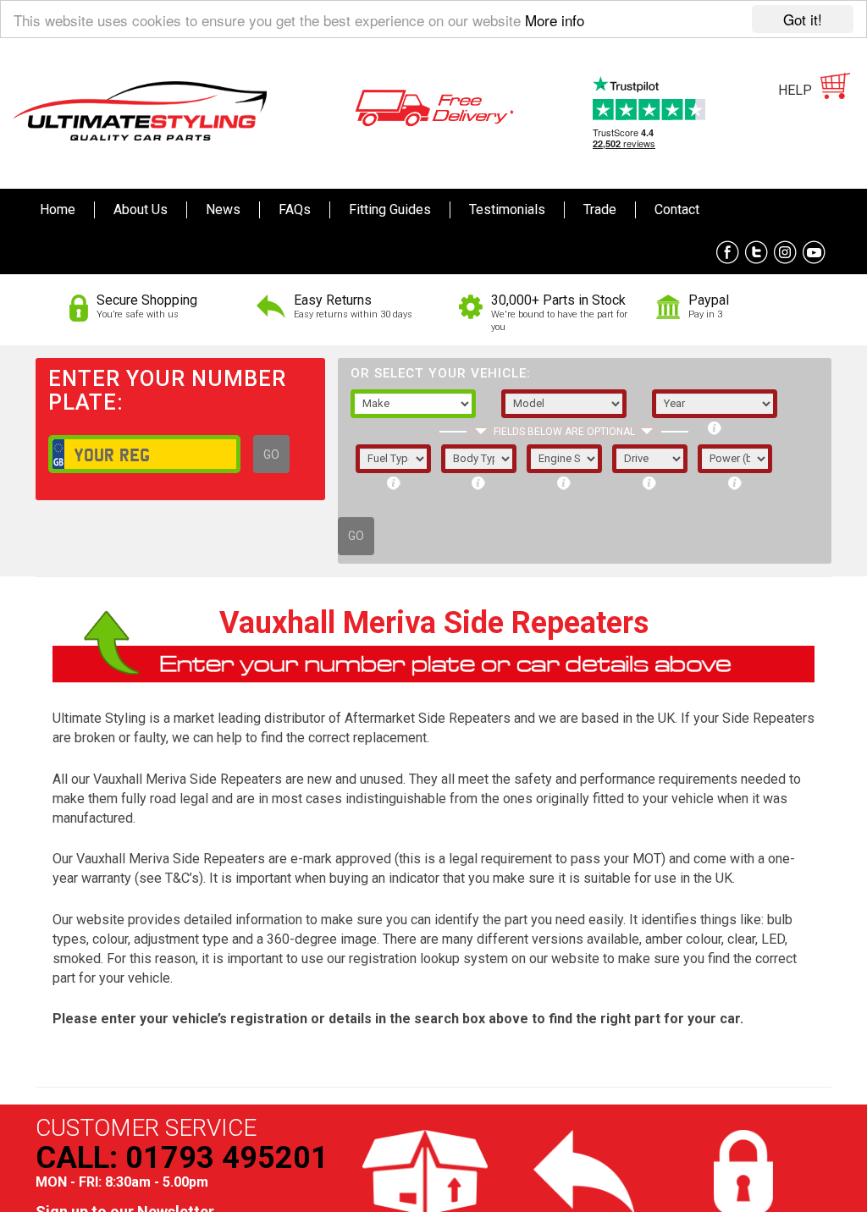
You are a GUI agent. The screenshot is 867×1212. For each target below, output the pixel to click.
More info (554, 19)
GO (271, 454)
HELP (795, 90)
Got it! (802, 19)
